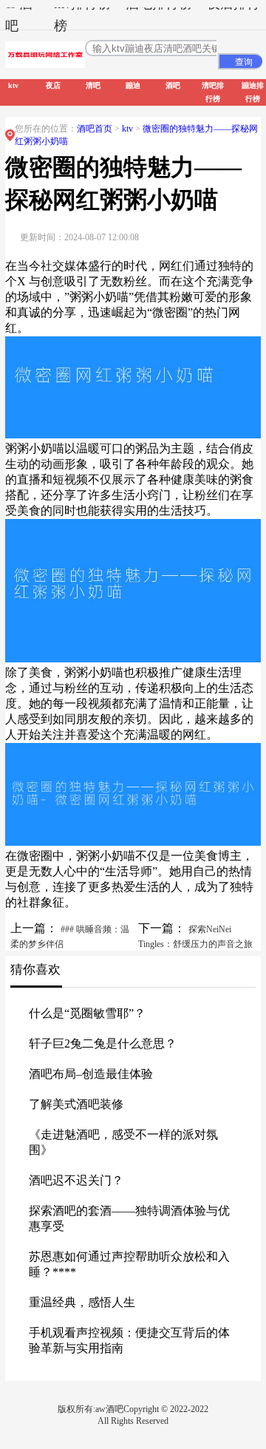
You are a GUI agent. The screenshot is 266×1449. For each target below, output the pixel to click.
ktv (128, 128)
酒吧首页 (94, 128)
